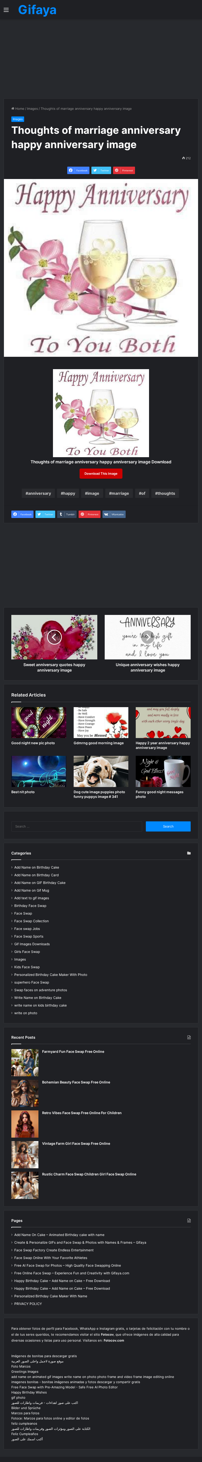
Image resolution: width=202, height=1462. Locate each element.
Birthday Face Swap (30, 906)
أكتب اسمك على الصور (27, 1439)
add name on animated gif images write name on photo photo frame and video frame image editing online (92, 1377)
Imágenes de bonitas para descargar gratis (44, 1356)
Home (19, 109)
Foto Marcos (21, 1366)
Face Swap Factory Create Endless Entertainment (54, 1250)
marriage (120, 493)
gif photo (18, 1397)
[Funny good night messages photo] (163, 771)
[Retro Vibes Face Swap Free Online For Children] (24, 1124)
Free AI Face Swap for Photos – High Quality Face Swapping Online (67, 1265)
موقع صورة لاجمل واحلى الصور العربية (37, 1361)
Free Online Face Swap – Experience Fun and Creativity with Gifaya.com (71, 1273)
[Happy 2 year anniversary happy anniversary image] (163, 722)
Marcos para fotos (25, 1413)
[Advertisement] (101, 58)
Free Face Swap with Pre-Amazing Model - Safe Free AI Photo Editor (64, 1387)
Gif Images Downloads (32, 944)
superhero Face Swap (31, 982)
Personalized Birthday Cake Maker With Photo (50, 975)
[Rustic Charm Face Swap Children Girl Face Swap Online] (24, 1185)
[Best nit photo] (38, 771)
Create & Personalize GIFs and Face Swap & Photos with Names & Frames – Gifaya (80, 1242)
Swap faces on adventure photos (40, 990)
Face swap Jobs (27, 929)
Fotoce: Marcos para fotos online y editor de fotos (50, 1418)
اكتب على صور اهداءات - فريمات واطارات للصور (44, 1403)
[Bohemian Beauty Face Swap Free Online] (24, 1093)
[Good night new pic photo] (38, 722)
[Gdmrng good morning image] (101, 722)
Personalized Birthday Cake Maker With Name (50, 1296)
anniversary (39, 493)
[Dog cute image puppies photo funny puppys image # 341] (101, 771)
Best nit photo (23, 792)
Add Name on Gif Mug (31, 890)
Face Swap (23, 913)
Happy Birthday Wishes (29, 1392)
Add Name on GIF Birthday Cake (40, 883)
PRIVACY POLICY (28, 1304)
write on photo (25, 1013)
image (93, 493)
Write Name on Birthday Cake (37, 998)
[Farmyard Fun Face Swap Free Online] (24, 1062)
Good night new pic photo (33, 743)
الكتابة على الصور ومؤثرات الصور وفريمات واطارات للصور (50, 1429)
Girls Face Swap (27, 952)
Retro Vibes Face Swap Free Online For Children (82, 1113)
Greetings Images (24, 1371)
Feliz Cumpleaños (24, 1434)
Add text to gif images (31, 898)
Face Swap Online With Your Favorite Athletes (50, 1258)
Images (32, 109)
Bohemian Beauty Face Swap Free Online (76, 1082)
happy (69, 493)
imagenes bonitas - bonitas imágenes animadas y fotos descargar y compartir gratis (75, 1382)
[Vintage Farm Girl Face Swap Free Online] (24, 1154)
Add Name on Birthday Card (36, 875)
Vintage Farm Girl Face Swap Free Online (76, 1143)
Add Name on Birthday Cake (36, 867)
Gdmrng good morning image (99, 743)
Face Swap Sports (28, 936)
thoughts (166, 493)
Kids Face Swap (27, 967)
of (143, 493)
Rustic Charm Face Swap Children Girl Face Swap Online (89, 1174)
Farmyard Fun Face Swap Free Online (73, 1051)
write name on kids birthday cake (40, 1005)
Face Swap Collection (31, 921)
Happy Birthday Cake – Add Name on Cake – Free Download (62, 1281)
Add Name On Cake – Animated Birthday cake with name (59, 1235)
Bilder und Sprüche (26, 1408)
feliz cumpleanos (24, 1423)
